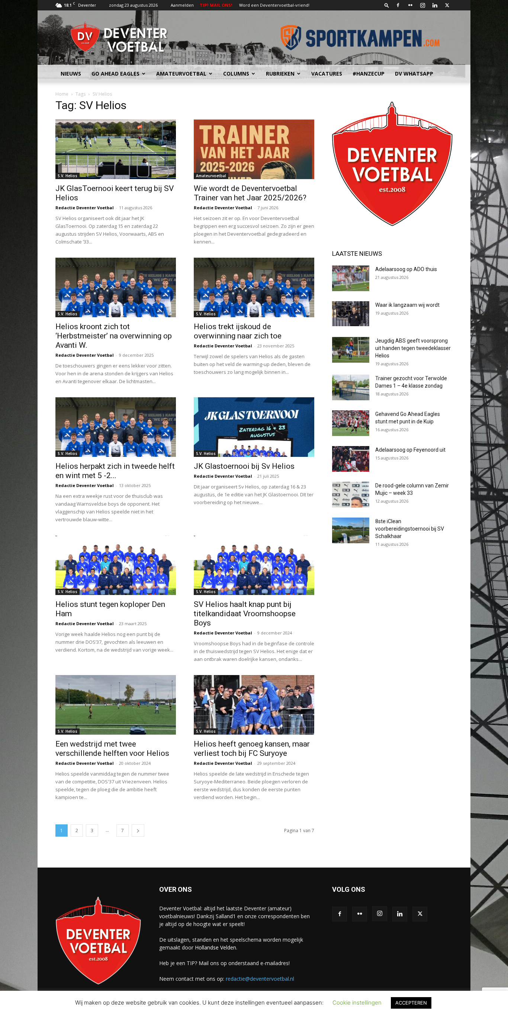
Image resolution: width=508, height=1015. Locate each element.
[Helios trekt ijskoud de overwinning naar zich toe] (254, 287)
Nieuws (71, 73)
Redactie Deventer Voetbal (84, 207)
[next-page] (138, 830)
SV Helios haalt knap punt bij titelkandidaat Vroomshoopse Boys (245, 613)
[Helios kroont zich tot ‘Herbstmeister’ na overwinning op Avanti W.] (115, 287)
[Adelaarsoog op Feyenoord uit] (350, 459)
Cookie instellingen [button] (357, 1002)
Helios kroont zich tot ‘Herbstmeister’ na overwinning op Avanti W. (113, 336)
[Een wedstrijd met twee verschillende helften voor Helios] (115, 705)
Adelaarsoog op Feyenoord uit (410, 450)
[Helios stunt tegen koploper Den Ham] (115, 565)
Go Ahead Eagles (115, 73)
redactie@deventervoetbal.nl (260, 978)
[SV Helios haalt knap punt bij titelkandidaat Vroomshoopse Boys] (254, 565)
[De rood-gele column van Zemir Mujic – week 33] (350, 495)
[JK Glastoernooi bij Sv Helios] (254, 427)
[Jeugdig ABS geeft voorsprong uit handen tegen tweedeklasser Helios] (350, 350)
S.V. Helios (67, 175)
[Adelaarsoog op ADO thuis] (350, 278)
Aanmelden (182, 5)
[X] (447, 5)
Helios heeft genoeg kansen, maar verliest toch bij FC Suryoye (252, 748)
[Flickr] (410, 5)
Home (61, 94)
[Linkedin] (434, 5)
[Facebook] (397, 5)
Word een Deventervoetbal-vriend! (274, 5)
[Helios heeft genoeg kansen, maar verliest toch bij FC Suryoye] (254, 705)
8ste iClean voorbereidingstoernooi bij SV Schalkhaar (409, 528)
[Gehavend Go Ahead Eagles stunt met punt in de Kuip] (350, 423)
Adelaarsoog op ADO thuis (406, 269)
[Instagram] (422, 5)
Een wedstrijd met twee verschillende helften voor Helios (112, 748)
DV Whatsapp (414, 73)
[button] (386, 5)
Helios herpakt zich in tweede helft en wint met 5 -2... (115, 471)
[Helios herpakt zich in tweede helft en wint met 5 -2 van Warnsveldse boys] (115, 427)
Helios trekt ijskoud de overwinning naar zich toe (238, 331)
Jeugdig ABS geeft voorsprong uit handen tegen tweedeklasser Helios (413, 348)
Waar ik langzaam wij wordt (407, 305)
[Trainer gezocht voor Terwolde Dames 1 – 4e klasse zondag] (350, 387)
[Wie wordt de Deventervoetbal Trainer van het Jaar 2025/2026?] (254, 149)
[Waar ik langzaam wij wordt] (350, 313)
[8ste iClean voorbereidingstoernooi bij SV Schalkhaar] (350, 530)
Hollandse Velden (215, 947)
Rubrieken (280, 73)
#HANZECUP (369, 73)
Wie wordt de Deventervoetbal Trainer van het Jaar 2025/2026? (250, 193)
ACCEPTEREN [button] (411, 1003)
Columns (236, 73)
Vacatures (326, 73)
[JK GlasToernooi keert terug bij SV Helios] (115, 149)
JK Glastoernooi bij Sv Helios (244, 466)
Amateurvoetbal (181, 73)
